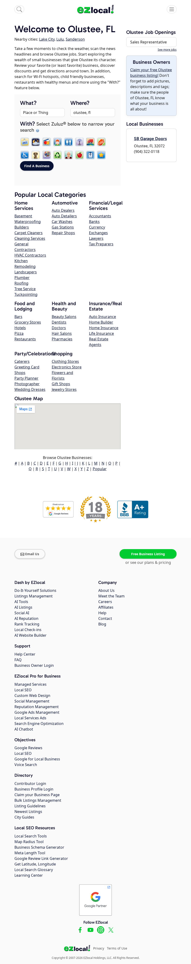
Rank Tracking (26, 624)
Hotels (20, 327)
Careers (105, 601)
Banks (94, 221)
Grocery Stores (27, 322)
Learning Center (28, 875)
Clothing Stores (65, 361)
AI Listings (23, 607)
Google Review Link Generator (41, 858)
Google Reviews (28, 747)
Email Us (32, 554)
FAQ (18, 659)
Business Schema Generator (39, 847)
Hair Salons (62, 333)
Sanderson (75, 39)
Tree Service (25, 288)
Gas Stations (63, 227)
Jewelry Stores (64, 389)
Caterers (22, 361)
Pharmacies (62, 339)
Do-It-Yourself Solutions (35, 590)
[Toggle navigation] (172, 9)
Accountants (100, 216)
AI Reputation (26, 618)
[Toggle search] (19, 9)
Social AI (21, 612)
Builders (21, 227)
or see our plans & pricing (148, 562)
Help (102, 612)
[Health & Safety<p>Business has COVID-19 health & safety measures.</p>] (90, 155)
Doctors (59, 327)
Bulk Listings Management (37, 800)
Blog (102, 624)
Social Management (31, 701)
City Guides (24, 817)
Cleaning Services (29, 238)
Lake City (47, 39)
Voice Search (25, 764)
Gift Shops (61, 383)
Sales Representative (148, 42)
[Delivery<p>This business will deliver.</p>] (90, 142)
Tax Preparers (101, 244)
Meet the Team (111, 596)
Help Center (24, 654)
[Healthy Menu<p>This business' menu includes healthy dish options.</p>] (79, 155)
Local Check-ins (27, 629)
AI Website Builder (30, 635)
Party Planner (26, 378)
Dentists (59, 322)
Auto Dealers (63, 210)
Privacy (98, 948)
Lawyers (96, 238)
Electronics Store (67, 367)
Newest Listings (28, 811)
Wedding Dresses (29, 389)
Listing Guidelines (30, 806)
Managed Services (30, 684)
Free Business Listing (148, 554)
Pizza (19, 333)
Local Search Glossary (33, 869)
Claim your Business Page (37, 794)
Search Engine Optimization (39, 723)
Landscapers (25, 272)
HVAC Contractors (30, 255)
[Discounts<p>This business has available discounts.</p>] (101, 142)
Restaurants (25, 339)
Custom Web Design (32, 695)
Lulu (60, 39)
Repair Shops (63, 232)
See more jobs (167, 50)
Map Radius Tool (29, 841)
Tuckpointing (26, 294)
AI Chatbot (23, 729)
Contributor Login (30, 783)
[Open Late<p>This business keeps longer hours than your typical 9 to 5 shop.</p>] (35, 142)
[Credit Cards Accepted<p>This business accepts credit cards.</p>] (46, 142)
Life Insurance (101, 333)
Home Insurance (103, 327)
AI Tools (21, 601)
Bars (18, 316)
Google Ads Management (36, 712)
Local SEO (23, 689)
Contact (105, 618)
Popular (100, 468)
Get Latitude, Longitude (35, 864)
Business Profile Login (33, 789)
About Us (106, 590)
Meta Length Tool (29, 852)
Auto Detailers (64, 216)
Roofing (21, 283)
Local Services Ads (30, 717)
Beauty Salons (64, 316)
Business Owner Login (34, 665)
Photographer (27, 383)
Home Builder (101, 322)
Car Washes (62, 221)
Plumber (22, 277)
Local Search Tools (30, 836)
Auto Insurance (102, 316)
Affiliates (105, 607)
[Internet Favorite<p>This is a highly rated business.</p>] (101, 155)
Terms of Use (117, 948)
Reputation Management (36, 706)
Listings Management (33, 596)
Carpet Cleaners (28, 232)
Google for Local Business (37, 759)
